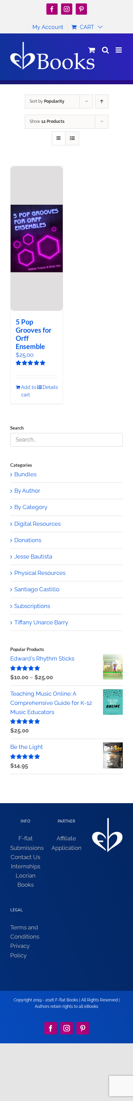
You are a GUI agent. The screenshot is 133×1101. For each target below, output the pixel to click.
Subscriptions (32, 606)
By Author (27, 490)
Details (50, 387)
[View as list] (72, 138)
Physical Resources (39, 572)
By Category (30, 507)
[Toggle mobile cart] (91, 50)
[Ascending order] (101, 101)
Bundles (25, 474)
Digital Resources (37, 523)
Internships (25, 866)
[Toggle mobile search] (105, 50)
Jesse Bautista (33, 556)
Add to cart (28, 391)
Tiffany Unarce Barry (41, 622)
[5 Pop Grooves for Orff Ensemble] (37, 238)
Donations (27, 540)
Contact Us (25, 857)
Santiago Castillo (36, 589)
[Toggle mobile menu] (119, 50)
